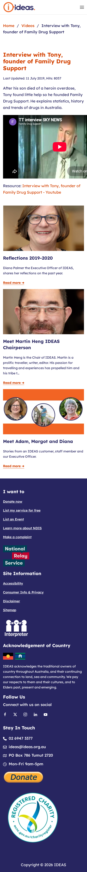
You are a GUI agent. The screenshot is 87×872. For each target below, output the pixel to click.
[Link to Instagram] (25, 714)
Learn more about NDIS (22, 528)
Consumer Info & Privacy (23, 592)
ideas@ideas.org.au (27, 746)
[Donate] (23, 777)
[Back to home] (19, 7)
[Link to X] (15, 714)
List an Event (13, 519)
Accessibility (13, 583)
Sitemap (9, 610)
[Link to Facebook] (5, 714)
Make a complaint (17, 537)
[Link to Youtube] (46, 714)
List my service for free (21, 510)
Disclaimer (11, 601)
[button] (82, 7)
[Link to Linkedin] (35, 714)
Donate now (12, 501)
